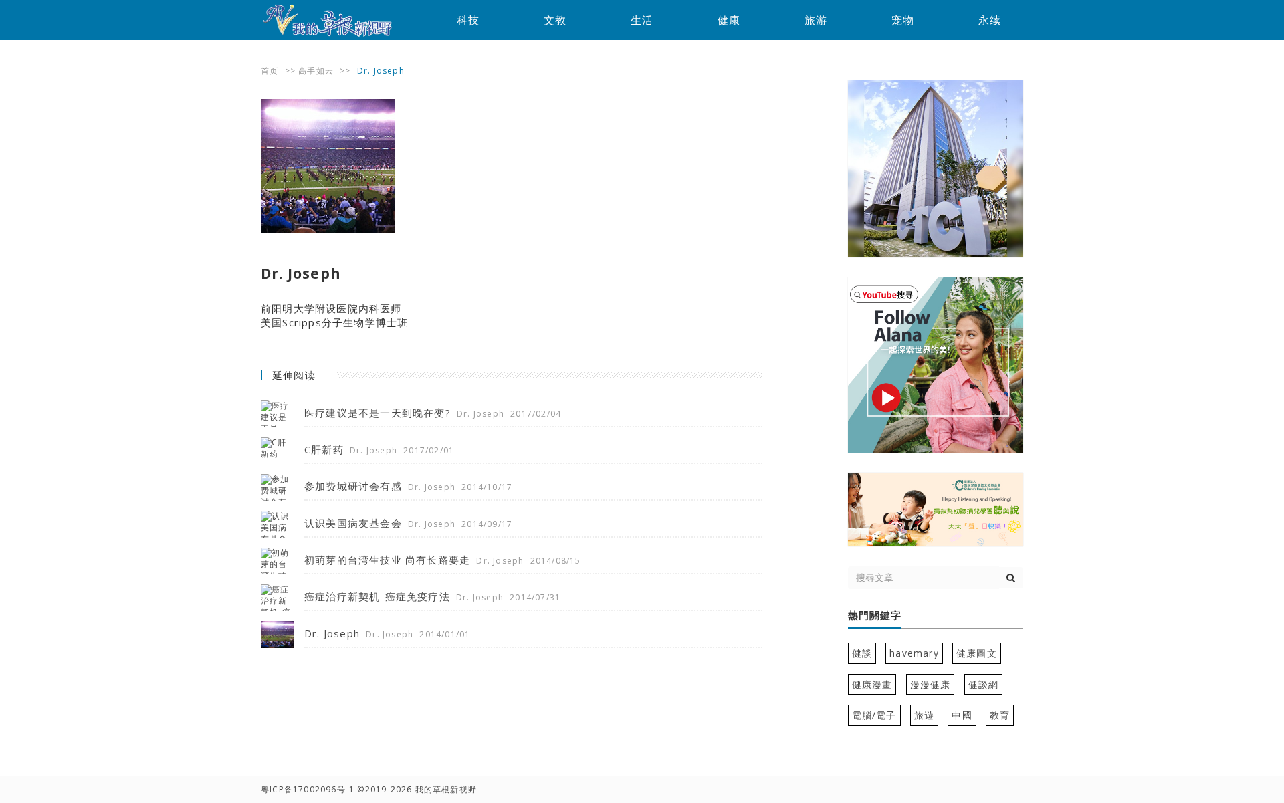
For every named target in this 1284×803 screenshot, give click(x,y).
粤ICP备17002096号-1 (307, 789)
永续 (989, 20)
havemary (914, 653)
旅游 (816, 20)
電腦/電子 (874, 715)
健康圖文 (976, 653)
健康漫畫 (872, 684)
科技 (468, 20)
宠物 (902, 20)
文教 (555, 20)
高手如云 (316, 70)
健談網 (983, 684)
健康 (729, 20)
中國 (962, 715)
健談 (862, 653)
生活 (642, 20)
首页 (269, 70)
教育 (1000, 715)
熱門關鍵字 (874, 616)
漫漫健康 (930, 684)
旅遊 (924, 715)
